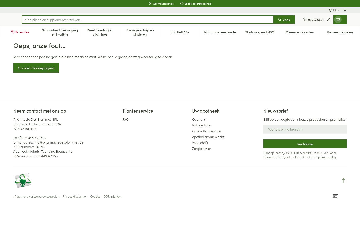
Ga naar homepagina (36, 67)
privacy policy (327, 157)
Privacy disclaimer (74, 196)
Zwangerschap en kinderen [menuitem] (143, 32)
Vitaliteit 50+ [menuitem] (185, 33)
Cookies (95, 196)
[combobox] (148, 19)
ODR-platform (113, 196)
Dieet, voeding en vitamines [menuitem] (103, 32)
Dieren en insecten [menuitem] (303, 33)
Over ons (199, 119)
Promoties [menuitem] (22, 32)
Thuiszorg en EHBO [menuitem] (262, 33)
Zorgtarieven (202, 148)
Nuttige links (201, 125)
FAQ (126, 119)
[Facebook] (343, 180)
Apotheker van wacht (208, 136)
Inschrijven (305, 143)
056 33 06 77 (37, 137)
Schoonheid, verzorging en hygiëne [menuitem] (61, 32)
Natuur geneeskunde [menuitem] (222, 33)
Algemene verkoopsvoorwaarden (37, 196)
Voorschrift (200, 142)
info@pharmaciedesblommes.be (59, 142)
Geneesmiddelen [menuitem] (343, 33)
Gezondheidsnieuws (207, 131)
